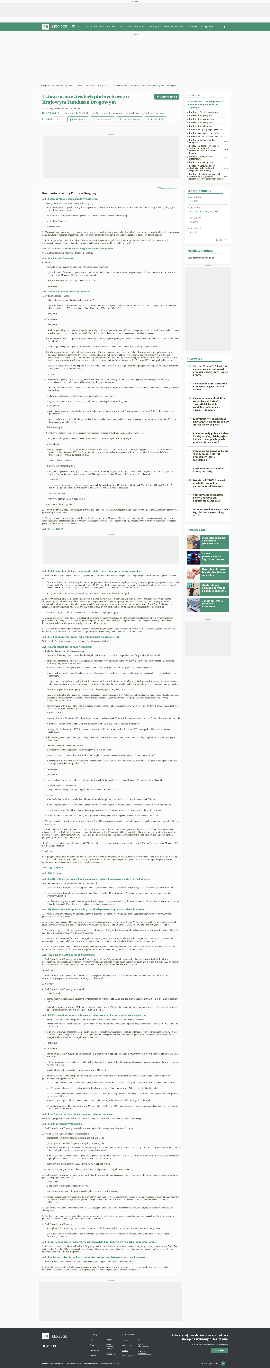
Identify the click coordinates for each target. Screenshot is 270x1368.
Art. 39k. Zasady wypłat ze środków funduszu (68, 954)
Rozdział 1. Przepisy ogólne (203, 112)
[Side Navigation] (73, 26)
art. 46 (158, 924)
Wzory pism (192, 26)
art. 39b (85, 821)
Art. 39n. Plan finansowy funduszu (62, 1123)
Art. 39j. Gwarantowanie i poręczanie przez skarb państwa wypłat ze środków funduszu (93, 909)
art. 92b (154, 485)
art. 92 (132, 485)
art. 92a (141, 485)
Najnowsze (194, 358)
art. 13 (164, 272)
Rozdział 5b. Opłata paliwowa (205, 137)
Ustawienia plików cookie (109, 1364)
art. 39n (114, 1053)
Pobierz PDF (157, 119)
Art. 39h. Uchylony (53, 873)
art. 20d (92, 474)
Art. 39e (204, 211)
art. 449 (139, 419)
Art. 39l (214, 211)
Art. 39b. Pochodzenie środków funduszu (66, 291)
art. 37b (153, 338)
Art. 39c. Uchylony (53, 528)
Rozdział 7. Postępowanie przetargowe (208, 157)
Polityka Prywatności (90, 1364)
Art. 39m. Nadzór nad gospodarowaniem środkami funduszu (77, 1113)
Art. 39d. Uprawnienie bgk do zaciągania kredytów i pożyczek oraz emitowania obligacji (92, 571)
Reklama (109, 1340)
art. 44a (141, 924)
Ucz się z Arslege (132, 119)
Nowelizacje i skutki (174, 26)
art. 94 (162, 485)
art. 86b (107, 485)
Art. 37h (194, 232)
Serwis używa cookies (73, 1364)
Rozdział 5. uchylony (201, 126)
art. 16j (123, 354)
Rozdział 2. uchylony (200, 116)
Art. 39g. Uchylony (53, 867)
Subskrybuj (219, 1350)
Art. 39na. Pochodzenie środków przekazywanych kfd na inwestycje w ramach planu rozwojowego (99, 1241)
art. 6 (53, 332)
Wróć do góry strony (209, 1363)
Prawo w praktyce (136, 26)
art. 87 (116, 485)
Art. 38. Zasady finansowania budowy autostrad (70, 198)
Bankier (125, 1350)
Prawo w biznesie (95, 26)
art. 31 (123, 924)
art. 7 (147, 604)
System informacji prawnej (61, 85)
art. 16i (91, 360)
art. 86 (98, 485)
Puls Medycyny (128, 1356)
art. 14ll (62, 1251)
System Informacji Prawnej (109, 1347)
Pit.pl (140, 1340)
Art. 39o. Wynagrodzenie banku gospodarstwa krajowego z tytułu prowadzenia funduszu (93, 1257)
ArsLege (125, 1340)
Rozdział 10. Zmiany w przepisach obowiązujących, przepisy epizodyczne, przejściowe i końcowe (208, 176)
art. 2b (115, 924)
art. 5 (58, 587)
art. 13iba (103, 779)
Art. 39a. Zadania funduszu (58, 258)
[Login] (225, 26)
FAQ (91, 1340)
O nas (92, 1345)
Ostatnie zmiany (199, 191)
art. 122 (130, 1147)
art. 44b (150, 924)
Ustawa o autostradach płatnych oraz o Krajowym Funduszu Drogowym (108, 85)
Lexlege (43, 85)
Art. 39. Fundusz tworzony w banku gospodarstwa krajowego (77, 248)
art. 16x (98, 352)
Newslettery (94, 1350)
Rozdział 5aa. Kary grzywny (204, 133)
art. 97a (76, 487)
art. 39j (130, 1169)
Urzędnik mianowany (142, 1353)
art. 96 (52, 487)
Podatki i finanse (115, 26)
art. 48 (126, 305)
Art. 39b (194, 201)
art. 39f (116, 964)
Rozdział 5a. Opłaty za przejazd (206, 129)
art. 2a (101, 924)
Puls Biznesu (127, 1345)
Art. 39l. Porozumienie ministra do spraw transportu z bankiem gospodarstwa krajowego (94, 1015)
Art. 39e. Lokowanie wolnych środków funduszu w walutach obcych (81, 636)
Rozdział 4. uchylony (201, 123)
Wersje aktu (80, 119)
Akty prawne (207, 26)
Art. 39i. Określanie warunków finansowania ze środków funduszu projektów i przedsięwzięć (96, 878)
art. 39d (108, 789)
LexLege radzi (197, 530)
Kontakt (93, 1356)
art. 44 (131, 924)
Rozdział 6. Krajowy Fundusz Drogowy (159, 85)
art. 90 (124, 485)
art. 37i (91, 300)
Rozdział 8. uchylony (201, 162)
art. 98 (117, 410)
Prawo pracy (154, 26)
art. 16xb (112, 360)
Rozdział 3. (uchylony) (201, 119)
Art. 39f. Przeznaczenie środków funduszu (67, 646)
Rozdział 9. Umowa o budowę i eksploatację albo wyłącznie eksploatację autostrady (208, 168)
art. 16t (101, 729)
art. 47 (167, 924)
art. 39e (94, 1037)
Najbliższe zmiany (200, 250)
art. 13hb (116, 718)
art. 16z (101, 737)
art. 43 (93, 623)
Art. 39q (194, 221)
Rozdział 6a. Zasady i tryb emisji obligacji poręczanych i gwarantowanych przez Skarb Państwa (208, 149)
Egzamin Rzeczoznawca (143, 1346)
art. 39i (154, 961)
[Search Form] (79, 26)
